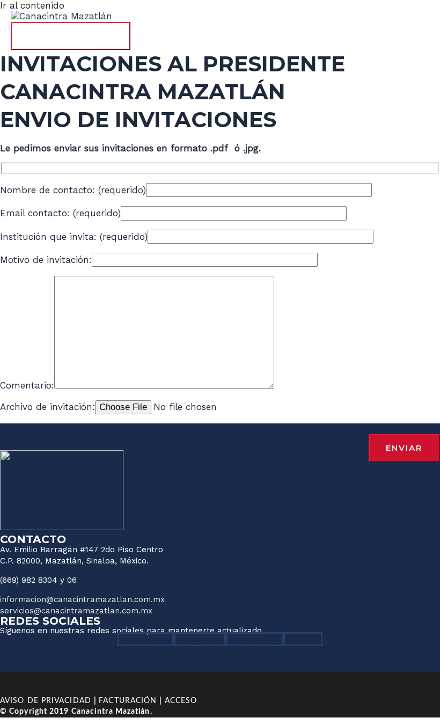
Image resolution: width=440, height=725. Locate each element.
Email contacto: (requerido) (60, 213)
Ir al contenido (32, 5)
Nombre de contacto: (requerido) (73, 190)
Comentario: (27, 385)
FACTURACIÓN (128, 701)
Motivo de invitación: (46, 259)
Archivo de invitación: (47, 406)
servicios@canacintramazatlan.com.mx (76, 611)
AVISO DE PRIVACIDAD (45, 701)
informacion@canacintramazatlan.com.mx (82, 599)
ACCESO (181, 701)
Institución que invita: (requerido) (74, 236)
